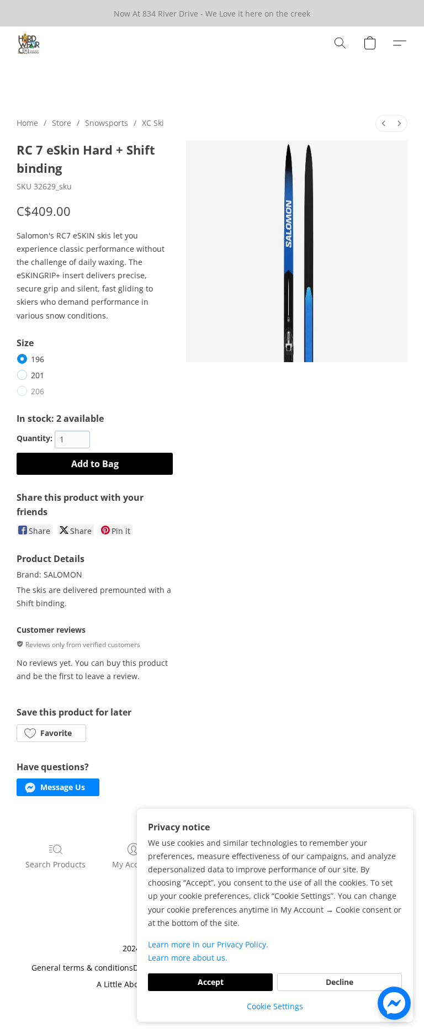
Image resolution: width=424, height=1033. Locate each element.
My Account (133, 864)
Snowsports (106, 123)
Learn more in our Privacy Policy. (208, 944)
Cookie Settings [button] (275, 1006)
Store (61, 123)
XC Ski (153, 123)
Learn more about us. (187, 957)
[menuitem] (383, 123)
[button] (29, 43)
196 (37, 359)
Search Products (55, 864)
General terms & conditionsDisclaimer (101, 967)
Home (27, 123)
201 (37, 375)
